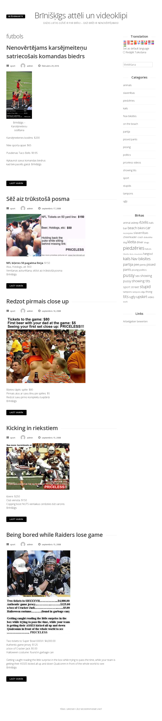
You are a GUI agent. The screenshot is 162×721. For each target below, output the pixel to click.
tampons (128, 193)
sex (137, 276)
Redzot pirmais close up (37, 301)
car (148, 227)
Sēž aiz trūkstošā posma (37, 199)
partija (126, 131)
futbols (148, 249)
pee (136, 264)
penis (143, 264)
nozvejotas (128, 233)
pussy (129, 275)
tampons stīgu (139, 292)
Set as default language (136, 48)
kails (125, 108)
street (135, 287)
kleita (132, 241)
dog (125, 242)
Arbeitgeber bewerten (135, 321)
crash (140, 237)
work (125, 301)
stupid (145, 286)
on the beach (130, 124)
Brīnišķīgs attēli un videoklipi (80, 15)
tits (126, 296)
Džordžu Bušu (128, 254)
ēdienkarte (16, 16)
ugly (125, 201)
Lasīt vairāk (16, 183)
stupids (127, 185)
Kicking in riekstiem (32, 428)
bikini (141, 228)
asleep (135, 222)
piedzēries (129, 100)
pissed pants (130, 139)
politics (127, 155)
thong (149, 291)
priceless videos (132, 162)
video (151, 297)
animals (127, 85)
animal (126, 222)
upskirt (141, 296)
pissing (127, 147)
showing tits (129, 170)
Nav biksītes (130, 116)
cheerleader (130, 237)
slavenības (129, 93)
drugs (146, 242)
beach (132, 228)
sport (12, 65)
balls (151, 222)
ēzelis (143, 222)
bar (125, 228)
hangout (148, 254)
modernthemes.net (91, 709)
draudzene (138, 254)
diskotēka (148, 237)
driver (140, 242)
